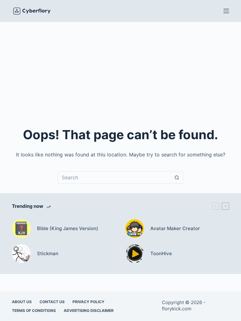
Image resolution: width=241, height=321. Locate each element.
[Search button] (177, 177)
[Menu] (226, 11)
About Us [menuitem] (22, 301)
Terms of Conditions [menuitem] (34, 310)
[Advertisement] (120, 69)
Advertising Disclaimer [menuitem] (89, 310)
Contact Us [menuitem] (52, 301)
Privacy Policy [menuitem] (88, 301)
